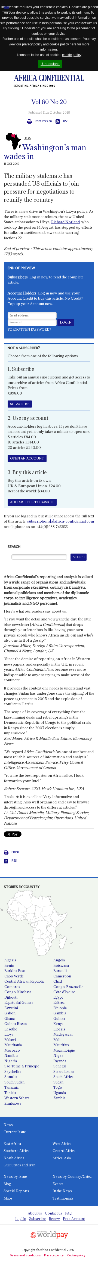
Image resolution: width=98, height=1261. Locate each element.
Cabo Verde (14, 976)
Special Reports (16, 1191)
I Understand (50, 64)
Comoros (12, 986)
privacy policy (32, 44)
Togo (57, 1087)
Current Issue (15, 1132)
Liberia (59, 1029)
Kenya (58, 1023)
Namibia (11, 1055)
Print (15, 852)
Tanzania (11, 1087)
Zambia (59, 1098)
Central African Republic (24, 981)
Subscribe (37, 1218)
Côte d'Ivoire (64, 992)
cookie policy (59, 44)
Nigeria (10, 1061)
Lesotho (10, 1029)
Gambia (59, 1013)
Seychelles (12, 1071)
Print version (43, 121)
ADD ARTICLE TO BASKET (32, 502)
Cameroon (62, 976)
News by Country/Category (75, 1176)
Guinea (59, 1018)
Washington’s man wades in (45, 152)
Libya (8, 1034)
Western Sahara (16, 1098)
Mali (56, 1040)
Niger (58, 1055)
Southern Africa (16, 1150)
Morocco (12, 1050)
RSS (65, 121)
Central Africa (64, 1150)
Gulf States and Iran (19, 1165)
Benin (9, 965)
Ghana (9, 1018)
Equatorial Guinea (18, 1002)
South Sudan (14, 1082)
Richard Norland (65, 221)
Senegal (59, 1066)
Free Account (74, 1218)
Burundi (60, 970)
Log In (20, 1218)
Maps (8, 1198)
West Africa (62, 1143)
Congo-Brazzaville (68, 986)
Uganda (59, 1093)
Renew (54, 1218)
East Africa (12, 1143)
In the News (62, 1191)
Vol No (49, 102)
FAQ (68, 1213)
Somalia (10, 1076)
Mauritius (61, 1045)
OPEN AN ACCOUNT (27, 458)
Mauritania (13, 1045)
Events (58, 1184)
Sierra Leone (64, 1071)
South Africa (63, 1076)
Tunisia (10, 1093)
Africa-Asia (62, 1158)
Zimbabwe (13, 1103)
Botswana (61, 965)
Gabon (10, 1013)
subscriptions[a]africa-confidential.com (60, 521)
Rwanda (59, 1061)
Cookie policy (76, 1255)
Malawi (10, 1040)
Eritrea (59, 1002)
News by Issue (15, 1176)
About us (35, 1213)
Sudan (58, 1082)
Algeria (10, 960)
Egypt (58, 997)
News (8, 1125)
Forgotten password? (29, 329)
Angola (59, 960)
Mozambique (64, 1050)
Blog (7, 1184)
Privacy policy (54, 1255)
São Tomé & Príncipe (21, 1066)
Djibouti (10, 997)
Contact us (53, 1213)
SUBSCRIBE (19, 404)
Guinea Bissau (15, 1023)
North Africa (14, 1158)
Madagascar (63, 1034)
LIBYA (27, 138)
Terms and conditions (25, 1255)
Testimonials (63, 1198)
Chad (57, 981)
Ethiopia (60, 1008)
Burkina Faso (14, 970)
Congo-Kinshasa (17, 992)
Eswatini (11, 1008)
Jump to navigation (6, 7)
